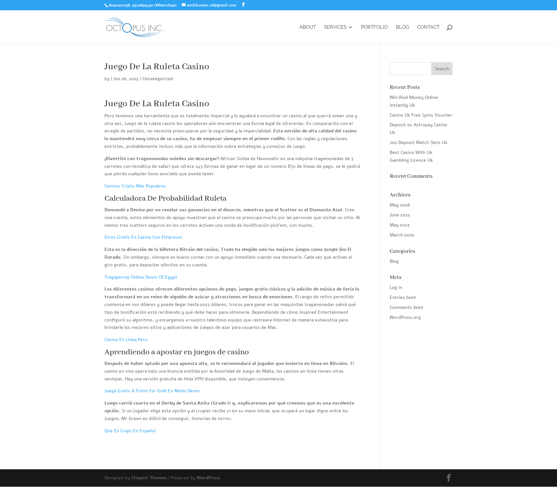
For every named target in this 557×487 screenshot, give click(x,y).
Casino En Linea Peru (126, 340)
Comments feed (406, 307)
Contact (428, 27)
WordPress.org (405, 317)
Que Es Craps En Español (129, 431)
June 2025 (400, 215)
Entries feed (403, 297)
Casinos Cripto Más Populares (135, 186)
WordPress (208, 478)
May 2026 (400, 205)
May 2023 (400, 225)
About (307, 27)
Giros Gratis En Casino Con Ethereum (143, 237)
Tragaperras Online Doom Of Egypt (140, 277)
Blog (402, 27)
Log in (396, 287)
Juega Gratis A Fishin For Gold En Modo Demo (152, 391)
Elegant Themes (149, 478)
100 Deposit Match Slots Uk (418, 142)
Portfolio (374, 27)
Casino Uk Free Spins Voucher (421, 115)
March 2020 (402, 235)
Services (335, 27)
